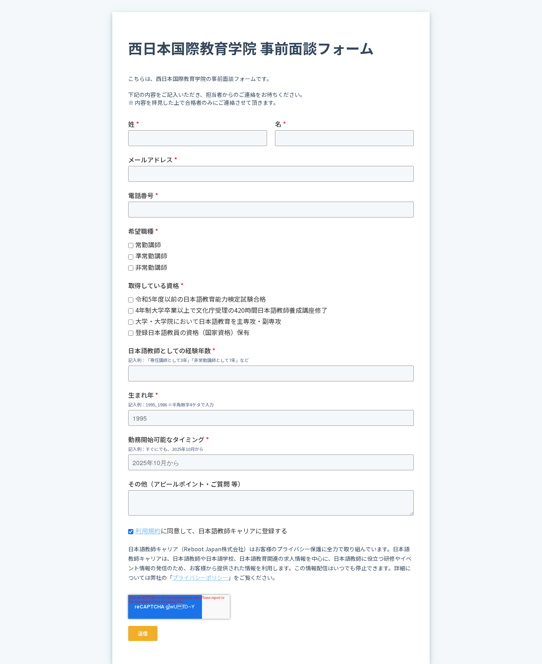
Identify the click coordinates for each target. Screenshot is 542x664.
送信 (143, 633)
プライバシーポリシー (200, 577)
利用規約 (148, 530)
